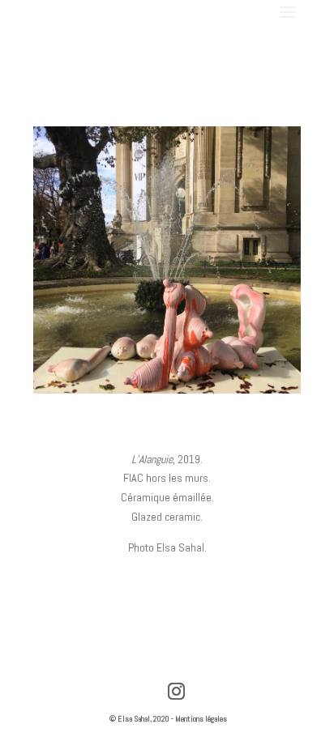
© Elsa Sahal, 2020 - (142, 718)
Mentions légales (201, 718)
